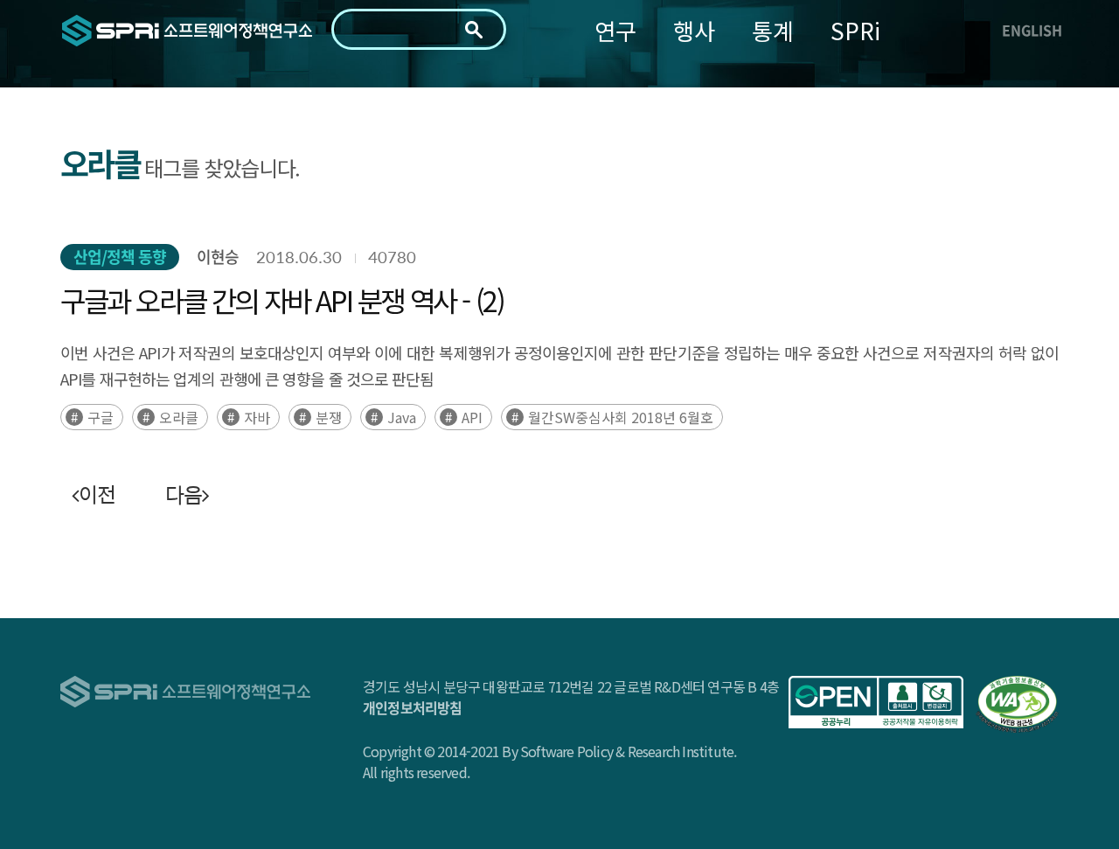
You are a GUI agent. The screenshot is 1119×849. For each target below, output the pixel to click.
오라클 (178, 417)
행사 (694, 30)
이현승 (218, 256)
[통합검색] (474, 29)
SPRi (855, 30)
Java (401, 417)
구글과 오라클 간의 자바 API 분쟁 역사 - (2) (282, 300)
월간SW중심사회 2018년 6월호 (620, 417)
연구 (615, 30)
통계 (773, 30)
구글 (100, 417)
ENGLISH (1032, 29)
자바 (257, 417)
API (472, 417)
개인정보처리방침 (412, 707)
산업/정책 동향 (119, 256)
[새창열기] (876, 702)
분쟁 (329, 417)
